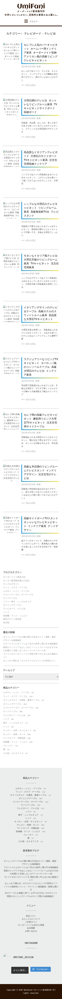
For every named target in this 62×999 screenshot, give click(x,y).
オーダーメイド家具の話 (14, 577)
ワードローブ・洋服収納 (14, 738)
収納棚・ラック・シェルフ (15, 615)
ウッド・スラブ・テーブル (15, 587)
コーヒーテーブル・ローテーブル (18, 594)
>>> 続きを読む (28, 85)
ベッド (6, 612)
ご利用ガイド (31, 922)
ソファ (6, 719)
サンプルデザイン (11, 584)
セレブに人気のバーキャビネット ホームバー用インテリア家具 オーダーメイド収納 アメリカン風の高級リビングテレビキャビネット (41, 52)
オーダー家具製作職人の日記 (16, 580)
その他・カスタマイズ (13, 753)
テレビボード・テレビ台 (14, 608)
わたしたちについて (31, 919)
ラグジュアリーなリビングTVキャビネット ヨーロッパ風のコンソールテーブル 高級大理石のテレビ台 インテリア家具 (41, 367)
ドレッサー (8, 745)
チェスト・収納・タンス (14, 734)
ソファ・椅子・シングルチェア (17, 601)
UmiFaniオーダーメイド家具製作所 (37, 990)
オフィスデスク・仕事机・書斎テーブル (21, 700)
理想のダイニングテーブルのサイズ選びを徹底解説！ (31, 896)
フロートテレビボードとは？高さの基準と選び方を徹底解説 (30, 644)
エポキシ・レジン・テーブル (16, 591)
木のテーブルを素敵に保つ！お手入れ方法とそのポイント (31, 893)
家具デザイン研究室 (12, 619)
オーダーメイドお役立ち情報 (31, 925)
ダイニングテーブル (12, 605)
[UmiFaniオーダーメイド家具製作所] (31, 10)
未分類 (6, 622)
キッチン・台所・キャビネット (17, 730)
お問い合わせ (31, 931)
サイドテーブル (10, 598)
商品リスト (31, 916)
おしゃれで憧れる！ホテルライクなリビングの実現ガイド (29, 660)
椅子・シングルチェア (13, 723)
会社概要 (31, 928)
